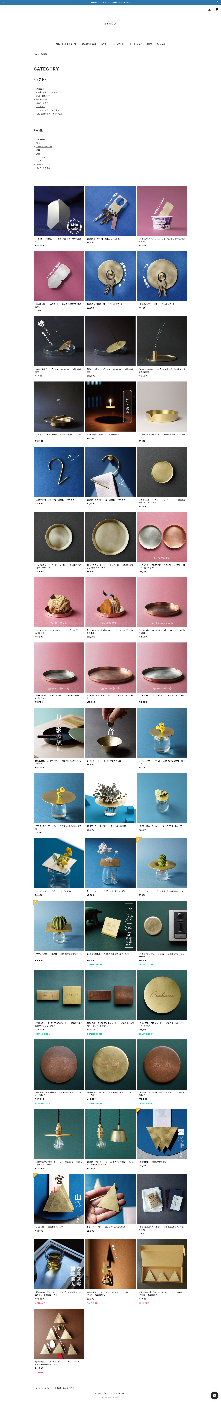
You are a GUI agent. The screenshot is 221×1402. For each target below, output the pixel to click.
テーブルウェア (42, 157)
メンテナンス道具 (43, 168)
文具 (38, 154)
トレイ (38, 161)
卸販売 (149, 44)
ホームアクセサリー (44, 146)
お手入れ (105, 44)
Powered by (107, 1397)
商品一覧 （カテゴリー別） (66, 44)
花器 (38, 150)
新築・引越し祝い (43, 96)
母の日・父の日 (42, 103)
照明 (38, 143)
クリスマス (40, 107)
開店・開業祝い (42, 99)
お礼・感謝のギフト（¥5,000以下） (50, 114)
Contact (161, 44)
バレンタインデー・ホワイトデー (48, 110)
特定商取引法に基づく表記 (64, 1388)
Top (35, 54)
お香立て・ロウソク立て (45, 164)
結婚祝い (40, 89)
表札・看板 (40, 139)
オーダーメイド (136, 44)
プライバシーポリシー (43, 1388)
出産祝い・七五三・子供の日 (47, 92)
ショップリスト (119, 44)
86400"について (88, 44)
